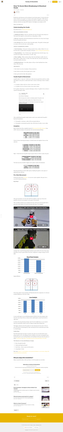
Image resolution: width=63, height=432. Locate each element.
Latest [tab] (17, 384)
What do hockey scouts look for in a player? (23, 396)
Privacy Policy (39, 373)
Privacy (31, 424)
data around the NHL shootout (39, 128)
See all (15, 410)
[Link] (12, 27)
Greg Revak (17, 11)
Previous (17, 380)
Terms (34, 424)
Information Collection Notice (31, 373)
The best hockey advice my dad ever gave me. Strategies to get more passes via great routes (26, 391)
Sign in (60, 1)
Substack (26, 429)
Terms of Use (36, 372)
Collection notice (38, 424)
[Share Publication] (51, 2)
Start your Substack (29, 427)
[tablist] (16, 385)
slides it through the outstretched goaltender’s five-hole (34, 338)
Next (46, 380)
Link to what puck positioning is (42, 50)
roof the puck (19, 338)
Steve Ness (25, 177)
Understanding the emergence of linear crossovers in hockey (24, 404)
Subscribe (55, 1)
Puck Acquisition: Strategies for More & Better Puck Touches (25, 388)
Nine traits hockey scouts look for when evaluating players (23, 397)
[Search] (49, 2)
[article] (31, 391)
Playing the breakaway (26, 29)
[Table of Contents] (1, 216)
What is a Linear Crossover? (20, 403)
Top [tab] (14, 384)
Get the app (36, 427)
